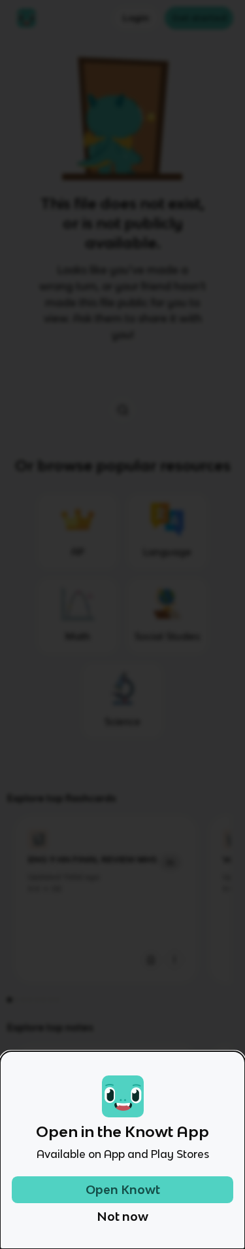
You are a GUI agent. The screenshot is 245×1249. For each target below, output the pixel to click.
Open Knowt (123, 1190)
